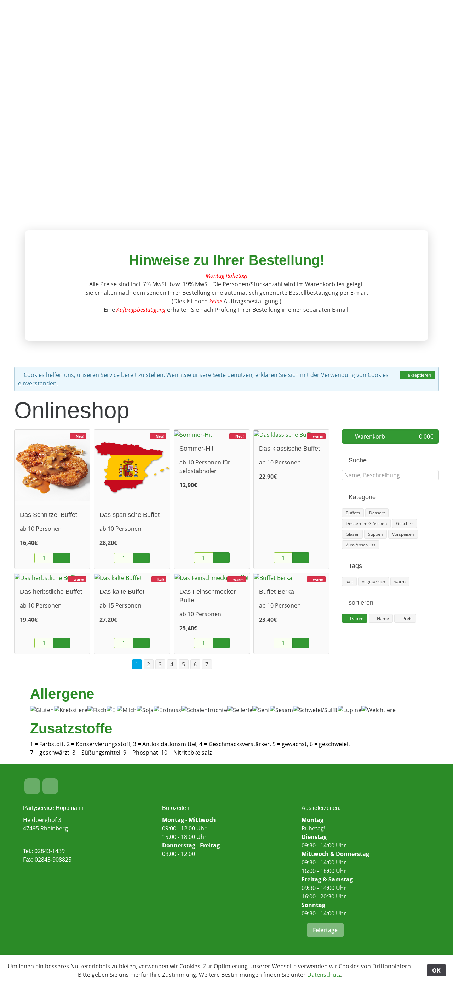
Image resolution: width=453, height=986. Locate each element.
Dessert (377, 513)
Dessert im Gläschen (366, 523)
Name (382, 618)
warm (400, 582)
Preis (406, 618)
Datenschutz (324, 975)
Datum (356, 618)
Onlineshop (291, 21)
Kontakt (335, 21)
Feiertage (325, 930)
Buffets (353, 513)
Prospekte (196, 21)
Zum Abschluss (360, 545)
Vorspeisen (403, 534)
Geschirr (404, 523)
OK (436, 970)
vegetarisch (373, 582)
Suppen (375, 534)
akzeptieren (419, 375)
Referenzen (242, 21)
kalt (349, 582)
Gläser (352, 534)
